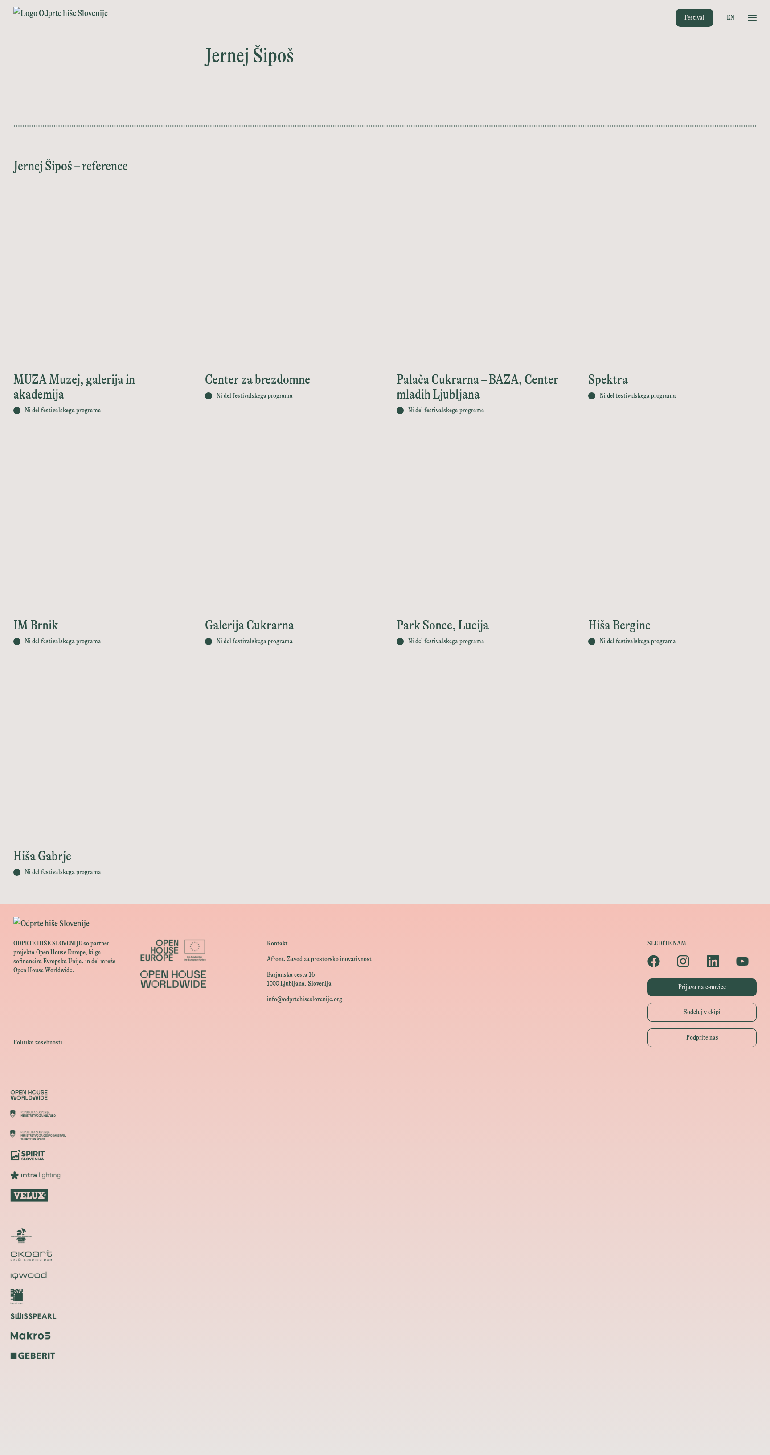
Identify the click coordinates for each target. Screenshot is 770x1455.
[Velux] (385, 1195)
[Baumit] (385, 1296)
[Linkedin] (717, 961)
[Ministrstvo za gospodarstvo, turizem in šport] (385, 1135)
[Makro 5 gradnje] (385, 1336)
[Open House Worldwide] (385, 1095)
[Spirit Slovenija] (385, 1155)
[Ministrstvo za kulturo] (385, 1115)
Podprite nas (702, 1037)
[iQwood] (385, 1276)
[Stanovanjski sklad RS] (385, 1235)
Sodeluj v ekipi (702, 1012)
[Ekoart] (385, 1255)
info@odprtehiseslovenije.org (304, 999)
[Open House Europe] (385, 1075)
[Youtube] (746, 961)
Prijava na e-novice (702, 987)
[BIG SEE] (385, 1436)
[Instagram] (687, 961)
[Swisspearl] (385, 1316)
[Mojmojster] (385, 1396)
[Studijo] (385, 1416)
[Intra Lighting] (385, 1175)
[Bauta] (385, 1376)
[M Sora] (385, 1215)
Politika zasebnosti (37, 1042)
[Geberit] (385, 1356)
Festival (694, 17)
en (730, 17)
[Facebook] (657, 961)
